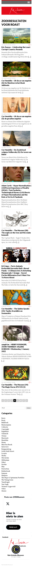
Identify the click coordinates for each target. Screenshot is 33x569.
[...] (29, 57)
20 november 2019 (8, 382)
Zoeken (29, 408)
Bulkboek (4, 423)
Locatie (4, 453)
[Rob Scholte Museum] (16, 10)
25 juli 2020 (5, 114)
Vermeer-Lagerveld (8, 487)
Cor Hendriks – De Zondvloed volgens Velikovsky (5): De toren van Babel (16, 152)
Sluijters (4, 476)
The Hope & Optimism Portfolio (12, 478)
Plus (2, 467)
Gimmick (4, 434)
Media (3, 456)
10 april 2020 (6, 264)
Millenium (5, 460)
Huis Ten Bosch (6, 445)
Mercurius (5, 458)
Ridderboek (5, 471)
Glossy (3, 436)
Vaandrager (5, 482)
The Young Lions (7, 480)
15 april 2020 (6, 228)
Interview (5, 447)
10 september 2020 (8, 78)
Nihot (3, 462)
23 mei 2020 (5, 183)
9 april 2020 (5, 306)
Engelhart (5, 431)
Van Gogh (4, 484)
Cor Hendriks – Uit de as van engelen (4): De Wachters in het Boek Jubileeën (16, 83)
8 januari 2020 (6, 342)
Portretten (5, 469)
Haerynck (4, 438)
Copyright (5, 429)
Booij (3, 420)
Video (3, 489)
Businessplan (6, 425)
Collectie (4, 427)
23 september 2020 (8, 45)
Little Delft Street (7, 451)
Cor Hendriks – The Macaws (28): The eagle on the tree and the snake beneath (16, 232)
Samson (4, 473)
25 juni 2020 (6, 148)
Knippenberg (6, 449)
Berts (3, 418)
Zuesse (3, 491)
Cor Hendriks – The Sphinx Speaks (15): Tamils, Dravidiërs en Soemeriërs (15, 311)
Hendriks (4, 440)
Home (3, 442)
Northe (4, 465)
